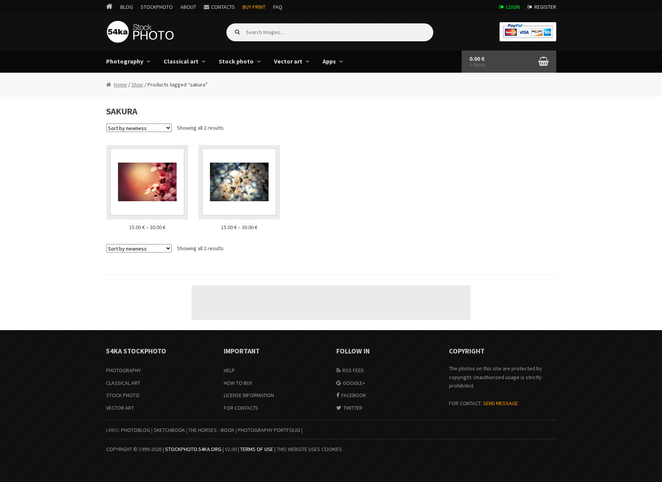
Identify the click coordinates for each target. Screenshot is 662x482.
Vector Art (120, 407)
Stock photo (236, 61)
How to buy (238, 382)
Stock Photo (122, 395)
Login (513, 6)
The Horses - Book (211, 430)
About (188, 6)
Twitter (352, 407)
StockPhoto (157, 6)
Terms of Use (256, 449)
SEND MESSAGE (500, 403)
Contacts (223, 6)
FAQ (277, 6)
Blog (126, 6)
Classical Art (123, 382)
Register (545, 6)
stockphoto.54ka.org (193, 449)
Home (120, 84)
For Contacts (241, 407)
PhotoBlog (135, 430)
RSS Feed (353, 370)
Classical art (181, 61)
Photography (124, 61)
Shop (137, 84)
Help (229, 370)
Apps (329, 61)
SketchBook (169, 430)
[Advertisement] (331, 302)
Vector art (288, 61)
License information (249, 395)
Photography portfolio (269, 430)
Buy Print (254, 6)
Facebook (353, 395)
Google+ (354, 382)
